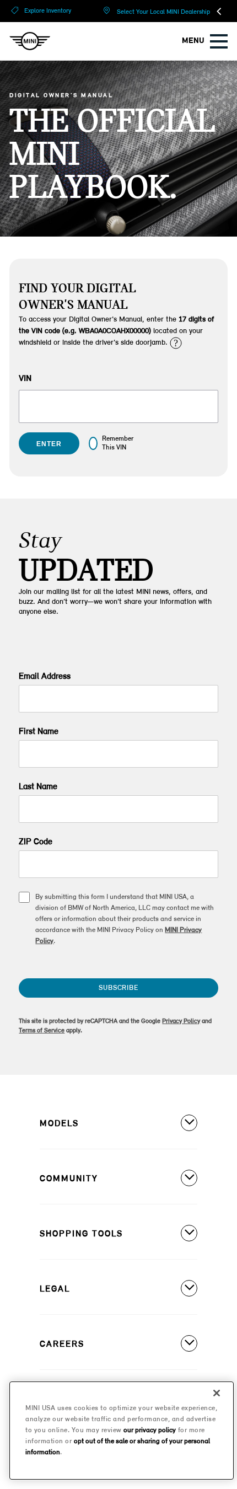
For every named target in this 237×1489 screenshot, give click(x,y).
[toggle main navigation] (219, 41)
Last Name (38, 787)
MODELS (59, 1124)
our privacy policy (149, 1430)
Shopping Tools (81, 1234)
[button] (175, 342)
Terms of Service (41, 1030)
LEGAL (55, 1289)
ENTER (48, 444)
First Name (38, 731)
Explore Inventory (47, 11)
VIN (25, 378)
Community (69, 1179)
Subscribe (118, 988)
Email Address (45, 676)
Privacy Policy (181, 1021)
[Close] (216, 1393)
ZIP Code (35, 842)
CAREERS (62, 1344)
